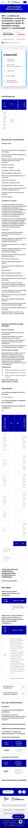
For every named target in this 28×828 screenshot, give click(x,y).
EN (19, 42)
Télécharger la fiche (8, 39)
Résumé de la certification (13, 139)
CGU (6, 825)
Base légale (6, 587)
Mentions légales (12, 825)
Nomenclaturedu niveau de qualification (14, 65)
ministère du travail (18, 809)
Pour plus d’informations (12, 702)
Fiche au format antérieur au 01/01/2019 (14, 780)
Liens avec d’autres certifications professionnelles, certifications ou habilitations (10, 573)
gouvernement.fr (7, 809)
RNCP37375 (6, 771)
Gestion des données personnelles (9, 822)
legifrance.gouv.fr (8, 813)
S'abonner (8, 792)
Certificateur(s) (8, 96)
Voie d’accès (7, 388)
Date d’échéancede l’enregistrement (12, 81)
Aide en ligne (21, 39)
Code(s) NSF (10, 71)
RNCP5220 (6, 750)
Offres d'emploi (6, 820)
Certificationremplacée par (11, 60)
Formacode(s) (11, 76)
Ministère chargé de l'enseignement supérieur (13, 724)
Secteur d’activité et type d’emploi (12, 325)
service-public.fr (19, 813)
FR (17, 42)
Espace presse (13, 820)
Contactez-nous (20, 825)
